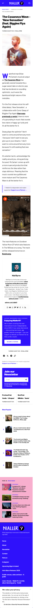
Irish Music (5, 9)
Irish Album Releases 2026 (11, 570)
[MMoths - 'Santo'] (23, 398)
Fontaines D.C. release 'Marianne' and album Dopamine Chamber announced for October (19, 489)
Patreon (4, 558)
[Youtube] (10, 307)
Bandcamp (6, 254)
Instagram (5, 562)
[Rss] (25, 307)
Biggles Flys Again (17, 9)
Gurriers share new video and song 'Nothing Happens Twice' (21, 506)
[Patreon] (15, 307)
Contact (4, 553)
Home (4, 541)
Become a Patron (12, 341)
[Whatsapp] (12, 307)
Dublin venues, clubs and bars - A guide (13, 576)
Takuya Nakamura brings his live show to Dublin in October (21, 465)
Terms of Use (9, 386)
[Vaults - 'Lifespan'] (9, 398)
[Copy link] (15, 356)
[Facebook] (20, 307)
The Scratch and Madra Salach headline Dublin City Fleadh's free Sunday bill (21, 440)
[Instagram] (7, 307)
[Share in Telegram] (11, 356)
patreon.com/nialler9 (11, 302)
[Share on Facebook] (4, 356)
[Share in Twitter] (7, 356)
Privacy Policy (24, 384)
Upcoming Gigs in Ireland (10, 566)
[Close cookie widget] (30, 589)
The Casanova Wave (8, 11)
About (4, 545)
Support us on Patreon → (19, 190)
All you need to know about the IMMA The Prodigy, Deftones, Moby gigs (21, 418)
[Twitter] (22, 307)
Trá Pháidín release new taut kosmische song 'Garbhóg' (20, 497)
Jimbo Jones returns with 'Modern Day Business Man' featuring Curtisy (20, 515)
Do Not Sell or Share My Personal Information (16, 604)
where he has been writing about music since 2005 (16, 283)
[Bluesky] (17, 307)
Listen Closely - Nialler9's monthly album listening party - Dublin (13, 582)
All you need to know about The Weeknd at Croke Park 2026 (21, 429)
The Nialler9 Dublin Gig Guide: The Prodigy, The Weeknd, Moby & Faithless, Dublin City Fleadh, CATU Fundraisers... (21, 453)
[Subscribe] (26, 379)
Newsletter (6, 549)
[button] (3, 3)
